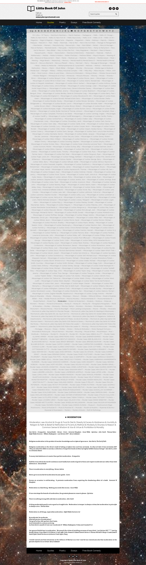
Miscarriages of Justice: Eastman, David (96, 147)
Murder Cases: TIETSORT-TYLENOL (99, 397)
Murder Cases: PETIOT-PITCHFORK (54, 385)
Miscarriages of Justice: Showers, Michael (63, 258)
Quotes (50, 22)
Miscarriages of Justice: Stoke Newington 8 (97, 266)
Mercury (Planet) (61, 63)
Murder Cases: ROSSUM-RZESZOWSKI (66, 390)
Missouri (76, 296)
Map (78, 45)
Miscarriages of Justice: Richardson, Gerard (61, 245)
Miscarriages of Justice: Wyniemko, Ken (67, 291)
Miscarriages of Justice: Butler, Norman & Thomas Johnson (60, 111)
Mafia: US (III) (109, 38)
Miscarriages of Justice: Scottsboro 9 (49, 255)
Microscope (88, 68)
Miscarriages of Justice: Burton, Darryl (77, 109)
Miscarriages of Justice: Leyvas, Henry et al (46, 197)
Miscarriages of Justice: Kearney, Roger (51, 185)
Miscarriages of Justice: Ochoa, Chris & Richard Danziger (68, 228)
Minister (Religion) (39, 76)
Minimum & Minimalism (74, 73)
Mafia (95, 35)
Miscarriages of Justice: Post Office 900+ (76, 238)
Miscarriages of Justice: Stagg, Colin (88, 263)
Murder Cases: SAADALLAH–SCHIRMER (97, 390)
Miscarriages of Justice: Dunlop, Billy (66, 147)
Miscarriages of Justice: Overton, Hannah (78, 230)
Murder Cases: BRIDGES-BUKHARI (88, 342)
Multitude (35, 334)
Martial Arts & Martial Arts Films (80, 48)
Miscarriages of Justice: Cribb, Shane (51, 129)
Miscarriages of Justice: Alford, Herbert (70, 83)
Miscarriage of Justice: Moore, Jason (80, 78)
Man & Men (73, 43)
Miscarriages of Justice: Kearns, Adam (82, 185)
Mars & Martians (37, 48)
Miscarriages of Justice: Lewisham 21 (100, 195)
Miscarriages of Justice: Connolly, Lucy (45, 126)
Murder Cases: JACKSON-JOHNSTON (44, 367)
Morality (103, 309)
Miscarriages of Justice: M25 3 (51, 202)
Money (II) (77, 304)
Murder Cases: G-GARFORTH (73, 357)
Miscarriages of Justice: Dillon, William (46, 139)
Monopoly (56, 306)
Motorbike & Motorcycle (41, 331)
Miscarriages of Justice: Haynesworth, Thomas (69, 169)
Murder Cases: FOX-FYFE (51, 357)
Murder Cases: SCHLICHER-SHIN (44, 392)
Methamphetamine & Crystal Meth (71, 65)
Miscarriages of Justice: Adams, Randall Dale (83, 81)
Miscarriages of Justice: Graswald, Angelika (46, 164)
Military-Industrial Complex (67, 71)
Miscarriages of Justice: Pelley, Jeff (68, 235)
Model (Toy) (51, 301)
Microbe (79, 68)
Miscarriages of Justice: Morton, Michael (96, 220)
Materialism (90, 53)
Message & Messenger (99, 63)
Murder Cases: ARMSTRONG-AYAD (61, 337)
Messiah (113, 63)
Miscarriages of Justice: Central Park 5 (49, 119)
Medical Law (72, 58)
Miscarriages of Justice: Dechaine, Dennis (47, 134)
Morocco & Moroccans (98, 326)
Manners (47, 45)
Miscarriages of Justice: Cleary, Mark (100, 124)
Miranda (110, 76)
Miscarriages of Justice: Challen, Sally (78, 119)
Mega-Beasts (45, 60)
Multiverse (44, 334)
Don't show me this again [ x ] (102, 1)
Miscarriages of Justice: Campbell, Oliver (99, 111)
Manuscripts (70, 45)
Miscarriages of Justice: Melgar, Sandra (79, 215)
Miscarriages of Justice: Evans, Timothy (53, 152)
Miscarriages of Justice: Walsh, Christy (76, 278)
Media (64, 58)
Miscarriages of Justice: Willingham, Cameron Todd (51, 288)
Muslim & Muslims (91, 407)
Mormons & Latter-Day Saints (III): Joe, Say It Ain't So (50, 314)
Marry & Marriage (106, 45)
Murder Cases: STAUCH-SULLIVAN (101, 395)
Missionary (57, 296)
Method (97, 65)
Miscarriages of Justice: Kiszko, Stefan (87, 187)
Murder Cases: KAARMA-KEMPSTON (102, 367)
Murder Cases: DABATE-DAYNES (63, 349)
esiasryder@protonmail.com (48, 17)
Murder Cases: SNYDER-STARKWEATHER (70, 395)
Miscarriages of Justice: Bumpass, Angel (45, 109)
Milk (80, 71)
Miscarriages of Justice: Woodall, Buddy (86, 288)
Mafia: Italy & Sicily (74, 38)
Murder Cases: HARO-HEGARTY (82, 362)
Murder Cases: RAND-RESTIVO (73, 387)
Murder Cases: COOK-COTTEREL (89, 347)
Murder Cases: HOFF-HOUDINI (51, 364)
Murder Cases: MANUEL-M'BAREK (88, 375)
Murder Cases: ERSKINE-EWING (53, 354)
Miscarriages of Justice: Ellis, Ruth (76, 149)
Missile (48, 296)
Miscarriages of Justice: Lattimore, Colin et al (83, 192)
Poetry (62, 22)
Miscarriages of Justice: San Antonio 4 (75, 253)
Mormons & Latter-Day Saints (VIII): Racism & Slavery (64, 321)
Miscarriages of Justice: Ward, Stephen (55, 281)
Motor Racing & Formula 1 (101, 329)
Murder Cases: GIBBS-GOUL (40, 359)
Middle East (35, 71)
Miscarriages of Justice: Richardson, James (95, 245)
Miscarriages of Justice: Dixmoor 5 (75, 139)
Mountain (69, 331)
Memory (65, 60)
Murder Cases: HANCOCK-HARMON (54, 362)
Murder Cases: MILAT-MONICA (89, 377)
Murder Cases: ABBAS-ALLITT (91, 334)
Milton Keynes (99, 71)
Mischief (109, 293)
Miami (51, 68)
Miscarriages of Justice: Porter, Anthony (44, 238)
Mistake (84, 296)
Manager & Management (106, 43)
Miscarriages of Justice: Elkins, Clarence (47, 149)
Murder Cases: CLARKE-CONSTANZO (61, 347)
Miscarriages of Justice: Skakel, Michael (80, 261)
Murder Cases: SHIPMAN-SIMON (70, 392)
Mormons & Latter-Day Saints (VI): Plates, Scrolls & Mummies (65, 319)
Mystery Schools (79, 410)
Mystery (68, 410)
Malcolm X (43, 43)
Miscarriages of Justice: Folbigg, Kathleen (66, 157)
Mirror (33, 78)
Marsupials (63, 48)
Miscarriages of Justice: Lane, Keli (52, 192)
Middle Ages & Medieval (104, 68)
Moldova (98, 301)
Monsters (79, 306)
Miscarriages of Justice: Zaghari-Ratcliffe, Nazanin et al (52, 293)
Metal (37, 65)
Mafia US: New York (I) (39, 38)
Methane (89, 65)
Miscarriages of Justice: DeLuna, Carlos (64, 136)
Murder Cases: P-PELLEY (84, 382)
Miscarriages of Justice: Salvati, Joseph (44, 253)
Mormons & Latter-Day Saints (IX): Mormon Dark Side (51, 316)
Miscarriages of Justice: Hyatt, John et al (82, 174)
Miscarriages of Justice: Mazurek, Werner (47, 210)
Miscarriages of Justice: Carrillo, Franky (97, 116)
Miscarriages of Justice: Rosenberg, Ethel (74, 248)
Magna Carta (59, 40)
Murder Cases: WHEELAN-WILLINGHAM (70, 402)
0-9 (31, 31)
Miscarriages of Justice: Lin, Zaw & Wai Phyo (80, 197)
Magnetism (79, 40)
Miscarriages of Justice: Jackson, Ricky (58, 177)
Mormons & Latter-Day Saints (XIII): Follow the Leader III (59, 326)
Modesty (90, 301)
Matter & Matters (56, 55)
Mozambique (102, 331)
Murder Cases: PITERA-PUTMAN (82, 385)
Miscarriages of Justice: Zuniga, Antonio (89, 293)
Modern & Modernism (77, 301)
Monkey (47, 306)
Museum (91, 405)
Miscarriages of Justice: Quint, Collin (55, 240)
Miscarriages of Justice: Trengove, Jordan (85, 273)
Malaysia (33, 43)
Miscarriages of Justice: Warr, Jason (46, 283)
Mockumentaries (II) (105, 299)
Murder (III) (74, 334)
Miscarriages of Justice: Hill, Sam (100, 169)
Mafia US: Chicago (106, 35)
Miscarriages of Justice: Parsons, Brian (74, 233)
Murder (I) (54, 334)
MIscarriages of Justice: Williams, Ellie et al (96, 286)
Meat (58, 58)
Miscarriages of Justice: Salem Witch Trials (98, 250)
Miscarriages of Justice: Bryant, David (96, 106)
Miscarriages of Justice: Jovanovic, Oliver (75, 182)
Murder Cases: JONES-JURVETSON (73, 367)
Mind (33, 73)
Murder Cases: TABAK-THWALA (72, 397)
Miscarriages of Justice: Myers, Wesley (80, 223)
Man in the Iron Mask (87, 43)
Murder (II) (64, 334)
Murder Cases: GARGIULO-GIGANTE (100, 357)
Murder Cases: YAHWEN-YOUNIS (47, 405)
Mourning (78, 331)
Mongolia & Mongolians (101, 304)
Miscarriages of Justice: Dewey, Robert (95, 136)
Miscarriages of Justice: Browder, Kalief (87, 103)
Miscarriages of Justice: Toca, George (54, 273)
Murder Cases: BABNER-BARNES (88, 337)
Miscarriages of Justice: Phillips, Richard (97, 235)
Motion (69, 329)
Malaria (111, 40)
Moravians (112, 309)
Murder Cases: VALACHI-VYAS (69, 400)
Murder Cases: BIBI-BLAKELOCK (89, 339)
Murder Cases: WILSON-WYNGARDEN (101, 402)
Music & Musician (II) (65, 407)
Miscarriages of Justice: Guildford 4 (77, 164)
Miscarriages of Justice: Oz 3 (105, 230)
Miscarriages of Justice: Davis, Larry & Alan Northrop (94, 131)
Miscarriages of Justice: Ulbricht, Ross (96, 276)
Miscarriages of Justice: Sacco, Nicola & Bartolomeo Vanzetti (58, 250)
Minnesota (70, 76)
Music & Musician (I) (49, 407)
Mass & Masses (105, 50)
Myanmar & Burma (107, 407)
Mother (62, 329)
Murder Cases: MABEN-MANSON (61, 375)
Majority (103, 40)
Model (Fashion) (39, 301)
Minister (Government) (107, 73)
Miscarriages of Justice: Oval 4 (50, 230)
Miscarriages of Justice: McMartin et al (99, 212)
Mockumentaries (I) (88, 299)
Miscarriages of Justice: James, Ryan (87, 177)
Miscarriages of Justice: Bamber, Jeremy (53, 91)
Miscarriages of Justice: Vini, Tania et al (46, 278)
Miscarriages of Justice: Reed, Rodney (75, 243)
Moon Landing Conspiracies (80, 309)
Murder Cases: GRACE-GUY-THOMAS (67, 359)
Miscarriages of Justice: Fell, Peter (57, 154)
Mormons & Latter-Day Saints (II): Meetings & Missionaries (92, 311)
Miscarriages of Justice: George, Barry (87, 159)
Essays (74, 22)
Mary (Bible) (51, 50)
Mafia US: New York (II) (57, 38)
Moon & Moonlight (61, 309)
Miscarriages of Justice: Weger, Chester (75, 283)
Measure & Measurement (44, 58)
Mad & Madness (74, 35)
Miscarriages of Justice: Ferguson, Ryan (86, 154)
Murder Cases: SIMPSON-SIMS (95, 392)
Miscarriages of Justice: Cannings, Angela (89, 114)
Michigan (70, 68)
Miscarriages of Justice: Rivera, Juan (44, 248)
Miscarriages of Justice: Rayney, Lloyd (45, 243)
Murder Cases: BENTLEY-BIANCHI (62, 339)
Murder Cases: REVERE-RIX (97, 387)
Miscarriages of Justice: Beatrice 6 (82, 91)
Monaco (42, 304)
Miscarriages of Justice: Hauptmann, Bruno (89, 167)
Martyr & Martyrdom (101, 48)
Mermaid (79, 63)
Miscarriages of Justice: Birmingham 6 (45, 96)
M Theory (45, 35)
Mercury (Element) (46, 63)
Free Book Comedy (91, 22)
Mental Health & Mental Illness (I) (83, 60)
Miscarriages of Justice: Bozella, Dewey (47, 101)
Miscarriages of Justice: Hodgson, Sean (45, 172)
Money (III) (86, 304)
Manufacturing (58, 45)
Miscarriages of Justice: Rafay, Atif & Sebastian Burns (90, 240)
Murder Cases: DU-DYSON (83, 352)
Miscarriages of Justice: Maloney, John (88, 205)
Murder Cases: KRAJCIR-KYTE (96, 369)
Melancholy (56, 60)
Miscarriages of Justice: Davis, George (59, 131)
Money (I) (68, 304)
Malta (56, 43)
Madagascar (86, 35)
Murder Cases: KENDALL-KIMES (45, 369)
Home (39, 22)
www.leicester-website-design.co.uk (73, 562)
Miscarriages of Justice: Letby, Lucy (72, 195)
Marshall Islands (51, 48)
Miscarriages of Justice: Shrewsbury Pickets (96, 258)
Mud (110, 331)
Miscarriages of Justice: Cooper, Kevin (76, 126)
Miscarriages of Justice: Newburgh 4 (57, 225)
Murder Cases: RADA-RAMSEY (48, 387)
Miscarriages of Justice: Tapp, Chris (49, 271)
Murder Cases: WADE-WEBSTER (94, 400)
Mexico (44, 68)
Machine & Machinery (58, 35)
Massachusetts (40, 53)
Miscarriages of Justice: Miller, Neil (89, 217)
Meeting (35, 60)
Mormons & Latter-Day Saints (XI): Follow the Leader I (60, 324)
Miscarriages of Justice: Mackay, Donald (78, 202)
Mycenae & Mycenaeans (54, 410)
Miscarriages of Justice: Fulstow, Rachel (56, 159)
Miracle (102, 76)
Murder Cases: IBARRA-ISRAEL (102, 364)
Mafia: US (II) (97, 38)
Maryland (93, 50)
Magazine (34, 40)
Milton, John (111, 71)
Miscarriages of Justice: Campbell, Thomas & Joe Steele (51, 114)
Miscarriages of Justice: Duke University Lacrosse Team (81, 144)
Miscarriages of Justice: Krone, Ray (78, 190)
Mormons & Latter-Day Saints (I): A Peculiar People (50, 311)
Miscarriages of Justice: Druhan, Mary (45, 144)
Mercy (71, 63)
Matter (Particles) (71, 55)
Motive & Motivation (82, 329)
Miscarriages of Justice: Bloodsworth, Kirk (76, 96)
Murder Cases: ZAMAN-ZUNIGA (74, 405)
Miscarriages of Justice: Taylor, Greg (77, 271)
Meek (112, 58)
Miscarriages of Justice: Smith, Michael (59, 263)
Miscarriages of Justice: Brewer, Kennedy (79, 101)
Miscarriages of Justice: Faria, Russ (83, 152)
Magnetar (69, 40)
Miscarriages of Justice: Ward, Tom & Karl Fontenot (91, 281)
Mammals (63, 43)
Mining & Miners (91, 73)
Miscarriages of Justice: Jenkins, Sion (71, 179)
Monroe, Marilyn (68, 306)
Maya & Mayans (99, 55)
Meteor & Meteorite (48, 65)
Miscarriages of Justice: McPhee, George (48, 215)
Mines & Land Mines (56, 73)
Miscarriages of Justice (104, 78)
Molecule (107, 301)
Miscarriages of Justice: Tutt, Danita (67, 276)
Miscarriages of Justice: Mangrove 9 (72, 207)
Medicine (82, 58)
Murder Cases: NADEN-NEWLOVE (89, 380)
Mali (50, 43)
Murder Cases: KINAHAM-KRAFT (71, 369)
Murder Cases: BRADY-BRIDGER (62, 342)
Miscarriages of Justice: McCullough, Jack (79, 210)
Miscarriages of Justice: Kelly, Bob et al (57, 187)
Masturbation (60, 53)
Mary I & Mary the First (66, 50)
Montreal (108, 306)
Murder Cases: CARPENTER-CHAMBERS (87, 344)
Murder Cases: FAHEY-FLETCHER (79, 354)
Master (50, 53)
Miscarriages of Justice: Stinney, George (64, 266)
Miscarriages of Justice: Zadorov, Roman (99, 291)
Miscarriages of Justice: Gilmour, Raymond (96, 162)
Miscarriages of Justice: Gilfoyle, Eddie (64, 162)
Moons (95, 309)
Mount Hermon (58, 331)
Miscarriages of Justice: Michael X (62, 217)
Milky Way (88, 71)
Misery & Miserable (37, 296)
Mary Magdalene (82, 50)
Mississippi (67, 296)
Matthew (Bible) (85, 55)
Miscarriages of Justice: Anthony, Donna (101, 83)
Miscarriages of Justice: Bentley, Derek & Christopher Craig (65, 93)
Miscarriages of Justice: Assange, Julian (82, 86)
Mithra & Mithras (95, 296)
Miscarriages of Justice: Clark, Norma (96, 121)
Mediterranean (102, 58)
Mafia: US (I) (87, 38)
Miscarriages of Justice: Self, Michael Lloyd (81, 255)
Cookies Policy (67, 2)
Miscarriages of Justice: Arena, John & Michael (49, 86)
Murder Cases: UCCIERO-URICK (44, 400)
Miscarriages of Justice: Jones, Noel (45, 182)
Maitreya (95, 40)
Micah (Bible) (60, 68)
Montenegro (98, 306)
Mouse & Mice (89, 331)
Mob (40, 299)
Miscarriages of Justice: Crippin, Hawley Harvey (84, 129)
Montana (88, 306)
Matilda (45, 55)
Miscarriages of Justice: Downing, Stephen (63, 141)
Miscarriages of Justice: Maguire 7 (59, 205)
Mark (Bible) (86, 45)
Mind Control (42, 73)
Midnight (44, 71)
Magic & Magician (46, 40)
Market (95, 45)
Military (52, 71)
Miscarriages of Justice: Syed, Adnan (75, 268)
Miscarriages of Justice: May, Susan (101, 207)
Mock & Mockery (73, 299)
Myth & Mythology (94, 410)
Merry (86, 63)
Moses (55, 329)
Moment (33, 304)
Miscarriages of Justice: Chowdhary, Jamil (65, 121)
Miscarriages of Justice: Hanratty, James (56, 167)
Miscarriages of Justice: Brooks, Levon (57, 103)
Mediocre (91, 58)
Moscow (47, 329)
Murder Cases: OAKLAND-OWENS (60, 382)
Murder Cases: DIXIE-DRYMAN (60, 352)
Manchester (37, 45)
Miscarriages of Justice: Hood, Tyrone (51, 174)
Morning (85, 326)
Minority (94, 76)
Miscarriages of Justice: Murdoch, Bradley (48, 223)
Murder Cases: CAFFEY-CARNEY (58, 344)
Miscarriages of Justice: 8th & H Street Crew (49, 81)
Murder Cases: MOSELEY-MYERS (61, 380)
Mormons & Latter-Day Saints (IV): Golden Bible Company (92, 314)
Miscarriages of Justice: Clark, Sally (43, 124)
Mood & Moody (46, 309)
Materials (100, 53)
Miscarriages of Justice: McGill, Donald (69, 212)
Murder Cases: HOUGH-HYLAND (76, 364)
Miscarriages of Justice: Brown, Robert (66, 106)
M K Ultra (36, 35)
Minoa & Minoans (82, 76)
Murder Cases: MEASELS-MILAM (63, 377)
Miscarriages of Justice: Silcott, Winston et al (48, 261)
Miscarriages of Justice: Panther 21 (45, 233)
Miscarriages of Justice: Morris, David (65, 220)
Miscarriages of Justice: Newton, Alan (87, 225)
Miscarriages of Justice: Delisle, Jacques (79, 134)
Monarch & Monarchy (55, 304)
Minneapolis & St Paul (56, 76)
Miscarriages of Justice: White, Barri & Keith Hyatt (60, 286)
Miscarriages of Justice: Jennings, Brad (101, 179)
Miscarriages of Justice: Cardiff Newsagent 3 (65, 116)
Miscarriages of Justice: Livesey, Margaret (74, 200)
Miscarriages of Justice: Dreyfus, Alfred (95, 141)
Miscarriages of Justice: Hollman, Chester (77, 172)
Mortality (112, 326)
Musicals (78, 407)
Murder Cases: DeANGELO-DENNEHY (92, 349)
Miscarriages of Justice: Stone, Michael (46, 268)
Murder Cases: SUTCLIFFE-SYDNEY (44, 397)
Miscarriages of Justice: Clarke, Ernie (71, 124)
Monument (34, 309)
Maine (88, 40)
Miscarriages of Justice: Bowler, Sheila (96, 98)
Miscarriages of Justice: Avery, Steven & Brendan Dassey (70, 88)
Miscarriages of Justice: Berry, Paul (101, 93)
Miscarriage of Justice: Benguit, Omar (51, 78)
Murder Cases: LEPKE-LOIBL (95, 372)
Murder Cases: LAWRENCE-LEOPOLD (69, 372)
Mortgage (38, 329)
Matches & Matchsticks (75, 53)
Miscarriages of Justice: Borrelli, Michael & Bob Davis (60, 98)
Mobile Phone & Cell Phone (54, 299)
